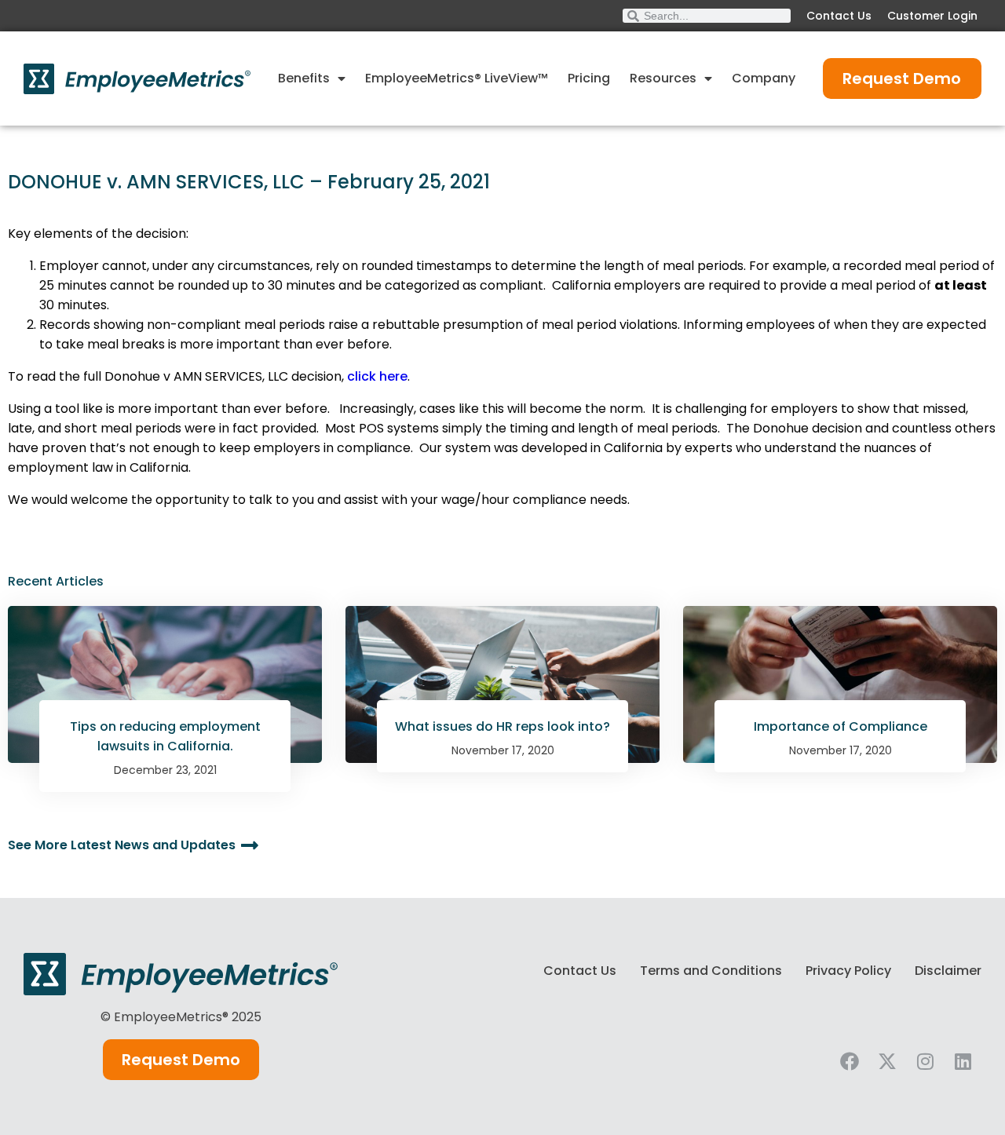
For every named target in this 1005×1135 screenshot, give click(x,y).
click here (377, 376)
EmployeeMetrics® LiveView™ (456, 78)
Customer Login (932, 16)
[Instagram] (925, 1061)
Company (763, 78)
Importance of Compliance (840, 726)
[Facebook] (849, 1061)
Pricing (589, 78)
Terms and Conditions (711, 971)
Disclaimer (948, 971)
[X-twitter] (887, 1061)
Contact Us (839, 16)
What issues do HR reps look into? (502, 726)
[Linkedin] (962, 1061)
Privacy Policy (848, 971)
